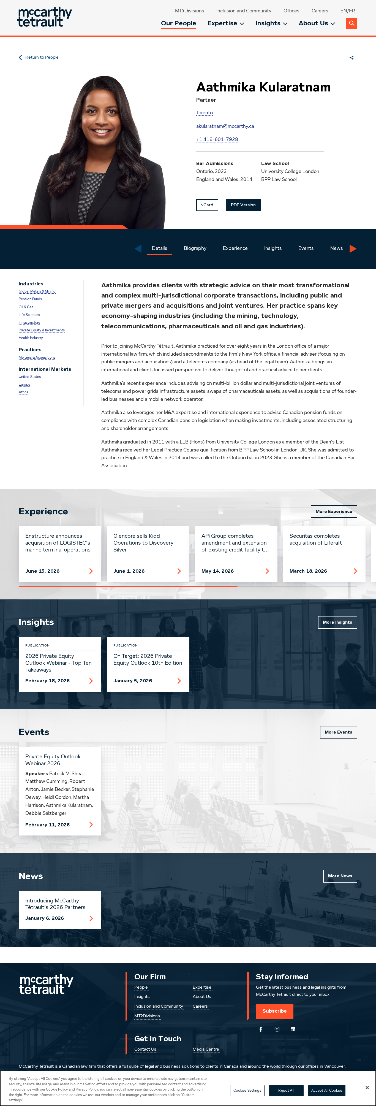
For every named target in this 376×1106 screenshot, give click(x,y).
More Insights (337, 622)
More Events (338, 732)
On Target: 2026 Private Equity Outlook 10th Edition (147, 659)
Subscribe (275, 1011)
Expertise (222, 23)
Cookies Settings (247, 1091)
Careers (320, 11)
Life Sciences (29, 315)
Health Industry (31, 338)
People (141, 987)
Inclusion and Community (243, 11)
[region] (188, 1088)
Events (306, 248)
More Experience (334, 511)
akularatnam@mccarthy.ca (225, 126)
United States (30, 377)
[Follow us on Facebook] (261, 1029)
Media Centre (206, 1049)
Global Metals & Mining (37, 291)
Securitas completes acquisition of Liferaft (316, 539)
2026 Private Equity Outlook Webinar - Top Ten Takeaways (58, 663)
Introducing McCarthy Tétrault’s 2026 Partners (55, 904)
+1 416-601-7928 (217, 139)
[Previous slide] (138, 249)
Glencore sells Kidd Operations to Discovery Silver (143, 543)
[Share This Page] (351, 57)
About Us (313, 23)
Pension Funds (30, 299)
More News (340, 876)
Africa (23, 392)
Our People (178, 23)
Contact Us (145, 1049)
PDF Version (243, 205)
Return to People (42, 57)
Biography (195, 248)
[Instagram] (277, 1029)
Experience (235, 248)
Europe (24, 384)
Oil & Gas (26, 307)
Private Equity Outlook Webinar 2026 (53, 760)
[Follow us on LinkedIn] (293, 1029)
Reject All (286, 1091)
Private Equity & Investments (42, 330)
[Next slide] (353, 249)
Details (159, 248)
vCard (207, 205)
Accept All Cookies (326, 1091)
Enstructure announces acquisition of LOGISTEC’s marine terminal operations (58, 543)
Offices (291, 11)
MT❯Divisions (189, 11)
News (336, 248)
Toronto (204, 112)
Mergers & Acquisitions (37, 357)
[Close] (367, 1087)
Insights (267, 23)
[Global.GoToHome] (45, 18)
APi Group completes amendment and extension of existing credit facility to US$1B (234, 543)
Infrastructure (29, 323)
